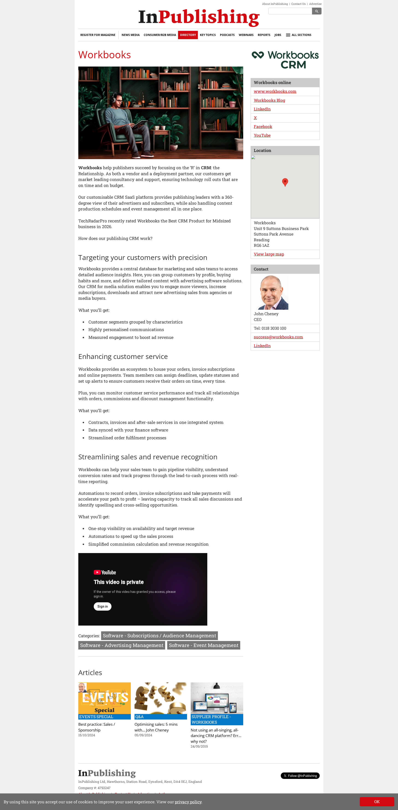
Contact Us (298, 4)
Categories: (89, 635)
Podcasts (227, 35)
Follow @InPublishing (302, 775)
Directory (188, 35)
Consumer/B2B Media (160, 35)
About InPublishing (275, 4)
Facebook (263, 126)
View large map (269, 254)
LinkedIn (262, 109)
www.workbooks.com (275, 91)
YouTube (262, 135)
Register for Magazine (97, 35)
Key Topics (208, 35)
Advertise (315, 4)
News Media (131, 35)
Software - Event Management (203, 645)
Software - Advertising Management (121, 645)
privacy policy (188, 801)
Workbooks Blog (269, 100)
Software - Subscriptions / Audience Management (159, 635)
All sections (301, 35)
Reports (264, 35)
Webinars (246, 35)
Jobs (278, 35)
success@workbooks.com (278, 337)
